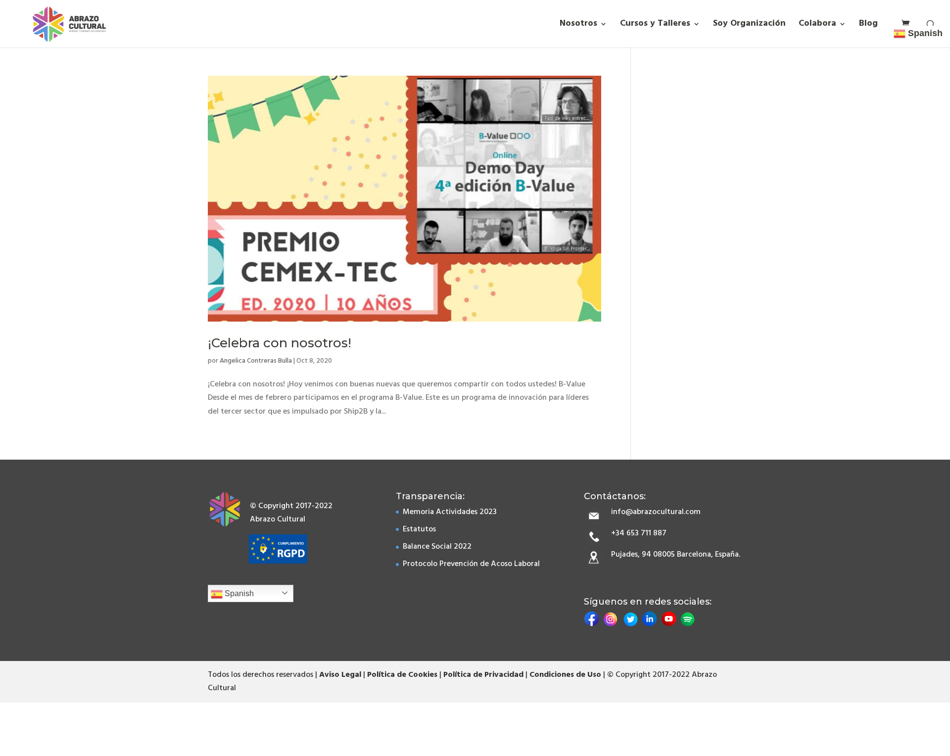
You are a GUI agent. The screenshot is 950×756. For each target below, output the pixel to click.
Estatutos (419, 529)
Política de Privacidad (483, 674)
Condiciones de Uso (565, 674)
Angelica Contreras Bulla (256, 361)
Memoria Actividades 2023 (450, 512)
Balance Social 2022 (437, 546)
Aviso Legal (340, 674)
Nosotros (578, 25)
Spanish (238, 593)
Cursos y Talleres (655, 25)
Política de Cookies (402, 674)
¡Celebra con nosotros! (279, 343)
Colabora (817, 25)
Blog (868, 25)
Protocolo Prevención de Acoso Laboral (471, 564)
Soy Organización (749, 25)
